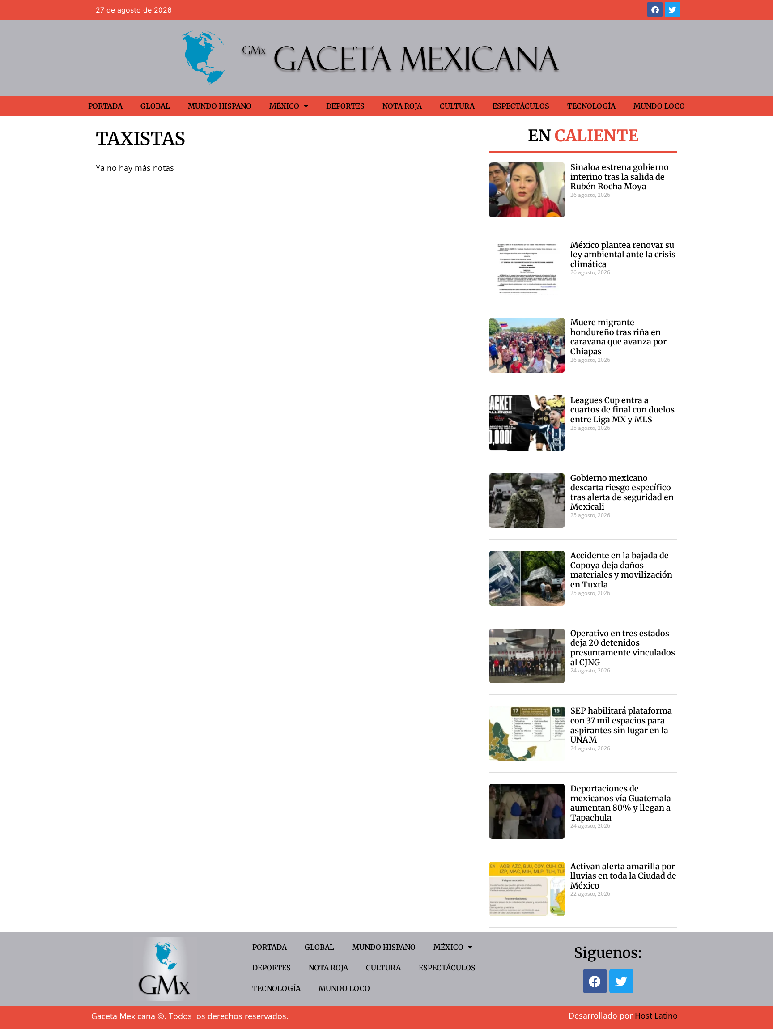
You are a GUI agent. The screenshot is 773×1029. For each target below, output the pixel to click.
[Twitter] (672, 9)
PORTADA (105, 106)
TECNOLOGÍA (591, 106)
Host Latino (656, 1015)
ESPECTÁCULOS (521, 106)
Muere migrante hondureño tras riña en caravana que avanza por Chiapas (618, 337)
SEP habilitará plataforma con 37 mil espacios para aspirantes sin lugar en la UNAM (621, 725)
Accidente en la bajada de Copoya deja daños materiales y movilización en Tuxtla (621, 570)
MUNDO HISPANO (219, 106)
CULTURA (457, 106)
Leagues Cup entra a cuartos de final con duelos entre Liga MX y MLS (622, 410)
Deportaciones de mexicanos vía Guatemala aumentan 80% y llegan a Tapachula (620, 803)
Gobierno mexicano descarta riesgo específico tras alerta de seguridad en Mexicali (622, 492)
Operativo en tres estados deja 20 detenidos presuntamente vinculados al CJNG (622, 648)
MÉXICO (284, 106)
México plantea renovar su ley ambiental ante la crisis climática (622, 254)
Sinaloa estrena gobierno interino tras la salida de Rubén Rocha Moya (619, 176)
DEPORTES (345, 106)
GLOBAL (155, 106)
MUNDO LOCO (659, 106)
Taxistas (140, 139)
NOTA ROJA (402, 106)
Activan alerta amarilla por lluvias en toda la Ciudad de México (623, 876)
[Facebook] (655, 9)
